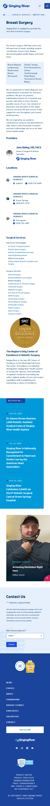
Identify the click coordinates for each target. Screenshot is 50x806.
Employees (12, 711)
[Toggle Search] (40, 6)
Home (4, 15)
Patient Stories (15, 705)
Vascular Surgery (14, 314)
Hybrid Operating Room (17, 255)
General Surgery (14, 274)
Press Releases (14, 410)
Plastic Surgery (14, 308)
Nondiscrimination (24, 780)
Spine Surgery (13, 311)
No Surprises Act (24, 789)
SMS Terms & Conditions (24, 786)
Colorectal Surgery (15, 287)
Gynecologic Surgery (16, 299)
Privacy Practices (24, 777)
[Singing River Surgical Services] (9, 180)
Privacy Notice (24, 775)
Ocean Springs (22, 200)
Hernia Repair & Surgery (17, 302)
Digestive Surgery (15, 290)
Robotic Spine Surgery (17, 249)
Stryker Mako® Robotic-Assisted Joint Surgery (23, 262)
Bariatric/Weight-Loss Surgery (20, 278)
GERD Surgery (13, 296)
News (9, 682)
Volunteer (12, 716)
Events (10, 688)
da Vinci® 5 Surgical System (19, 246)
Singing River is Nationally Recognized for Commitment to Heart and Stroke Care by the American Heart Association (21, 457)
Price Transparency (24, 783)
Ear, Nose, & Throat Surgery (19, 293)
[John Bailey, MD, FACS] (11, 153)
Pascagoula (21, 220)
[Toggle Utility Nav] (47, 6)
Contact (10, 722)
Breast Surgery (14, 281)
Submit (12, 644)
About (9, 694)
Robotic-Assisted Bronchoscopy (20, 252)
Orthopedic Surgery (16, 305)
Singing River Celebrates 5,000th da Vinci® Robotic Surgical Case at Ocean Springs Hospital (19, 493)
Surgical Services (21, 15)
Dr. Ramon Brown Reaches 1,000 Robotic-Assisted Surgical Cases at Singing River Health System (21, 424)
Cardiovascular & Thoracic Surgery (21, 284)
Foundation (12, 699)
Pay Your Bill (25, 729)
